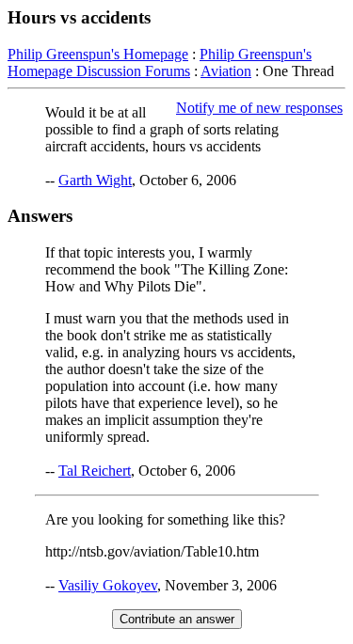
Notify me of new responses (259, 108)
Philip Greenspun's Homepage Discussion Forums (160, 62)
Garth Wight (95, 180)
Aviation (226, 71)
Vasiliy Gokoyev (107, 585)
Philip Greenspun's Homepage (98, 54)
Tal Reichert (94, 471)
